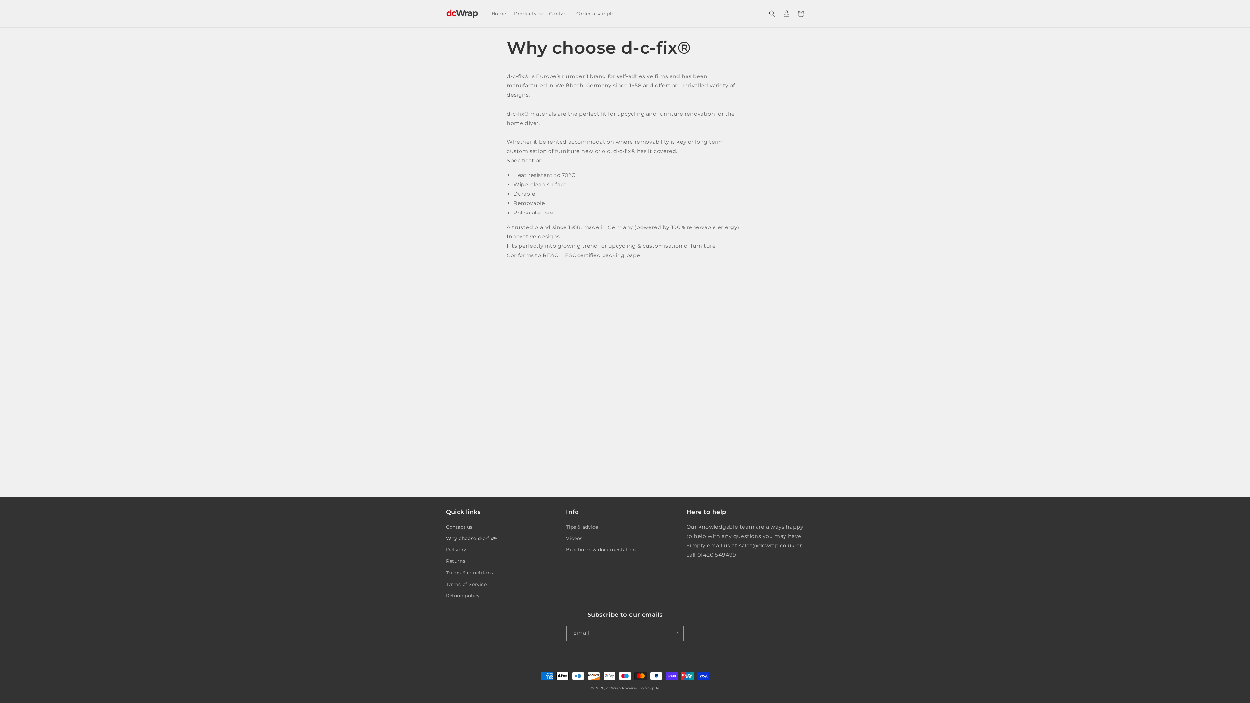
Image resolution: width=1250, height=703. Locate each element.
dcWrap (613, 688)
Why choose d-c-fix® (471, 538)
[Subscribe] (676, 633)
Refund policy (463, 596)
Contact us (459, 527)
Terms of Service (466, 584)
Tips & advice (582, 527)
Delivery (456, 550)
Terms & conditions (469, 573)
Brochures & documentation (601, 550)
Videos (574, 538)
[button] (527, 14)
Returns (455, 561)
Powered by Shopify (640, 688)
